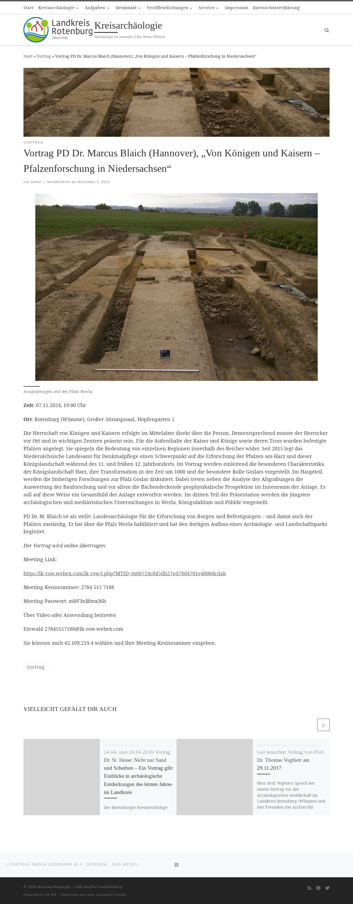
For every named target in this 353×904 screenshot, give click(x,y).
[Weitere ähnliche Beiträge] (323, 725)
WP (54, 894)
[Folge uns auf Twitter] (327, 888)
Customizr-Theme (111, 894)
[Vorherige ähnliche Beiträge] (310, 725)
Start (28, 56)
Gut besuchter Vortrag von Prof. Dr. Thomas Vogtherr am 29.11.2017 (291, 760)
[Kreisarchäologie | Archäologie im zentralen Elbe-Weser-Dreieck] (57, 28)
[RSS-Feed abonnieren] (309, 888)
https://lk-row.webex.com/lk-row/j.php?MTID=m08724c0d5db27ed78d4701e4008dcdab (124, 573)
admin (36, 182)
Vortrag (44, 56)
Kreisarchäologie (54, 886)
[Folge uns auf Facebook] (318, 888)
